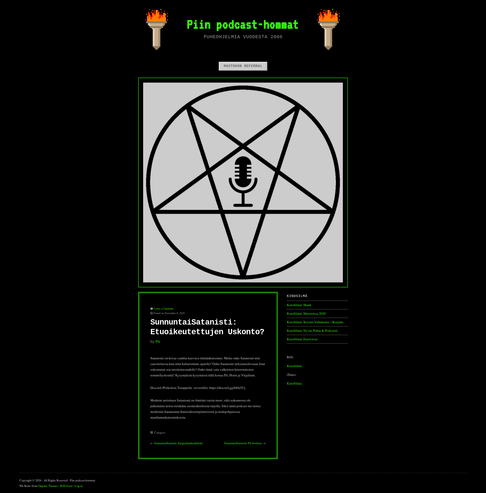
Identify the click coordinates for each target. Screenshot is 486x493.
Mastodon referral (243, 66)
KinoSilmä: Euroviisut (302, 339)
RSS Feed (66, 486)
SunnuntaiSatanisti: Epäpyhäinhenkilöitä (178, 443)
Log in (79, 486)
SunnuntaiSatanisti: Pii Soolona (243, 443)
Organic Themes (48, 486)
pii (157, 341)
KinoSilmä (294, 365)
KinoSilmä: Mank (299, 305)
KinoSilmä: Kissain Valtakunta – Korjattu (315, 322)
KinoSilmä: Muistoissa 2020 (306, 313)
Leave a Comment (163, 308)
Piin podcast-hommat (243, 24)
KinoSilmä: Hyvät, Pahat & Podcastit (312, 330)
